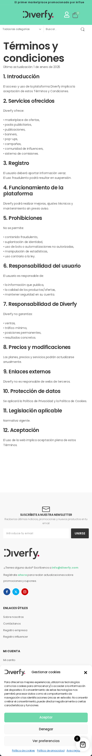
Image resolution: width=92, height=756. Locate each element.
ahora (22, 575)
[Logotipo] (29, 15)
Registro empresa (15, 630)
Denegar (46, 729)
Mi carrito (9, 660)
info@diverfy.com (65, 568)
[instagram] (24, 591)
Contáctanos (12, 624)
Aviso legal (73, 750)
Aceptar (46, 717)
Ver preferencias (46, 741)
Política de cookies (23, 750)
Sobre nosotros (13, 617)
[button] (85, 672)
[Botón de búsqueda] (83, 29)
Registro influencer (15, 637)
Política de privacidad (50, 750)
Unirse (80, 533)
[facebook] (6, 591)
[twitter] (15, 591)
